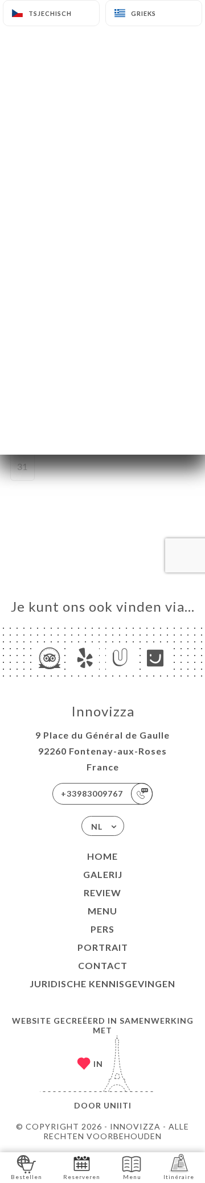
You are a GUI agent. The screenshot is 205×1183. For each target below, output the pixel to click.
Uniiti (118, 1105)
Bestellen (26, 1176)
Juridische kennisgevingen (102, 983)
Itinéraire (178, 1176)
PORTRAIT (102, 947)
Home (102, 856)
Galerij (102, 874)
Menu (102, 910)
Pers (102, 929)
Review (102, 892)
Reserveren (81, 1176)
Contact (103, 965)
